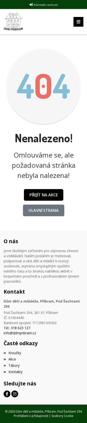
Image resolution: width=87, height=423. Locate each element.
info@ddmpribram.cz (20, 333)
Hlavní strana (44, 210)
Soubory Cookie (62, 416)
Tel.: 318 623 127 (17, 328)
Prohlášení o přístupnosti (31, 416)
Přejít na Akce (43, 195)
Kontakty (15, 371)
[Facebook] (7, 394)
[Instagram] (14, 394)
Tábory (14, 365)
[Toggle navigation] (78, 22)
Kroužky (14, 353)
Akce (12, 359)
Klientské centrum (46, 5)
